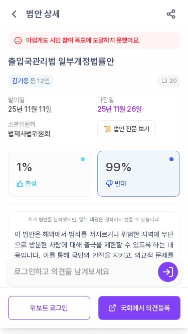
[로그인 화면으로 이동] (168, 272)
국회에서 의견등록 (145, 308)
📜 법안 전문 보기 (126, 129)
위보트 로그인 (49, 308)
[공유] (171, 14)
